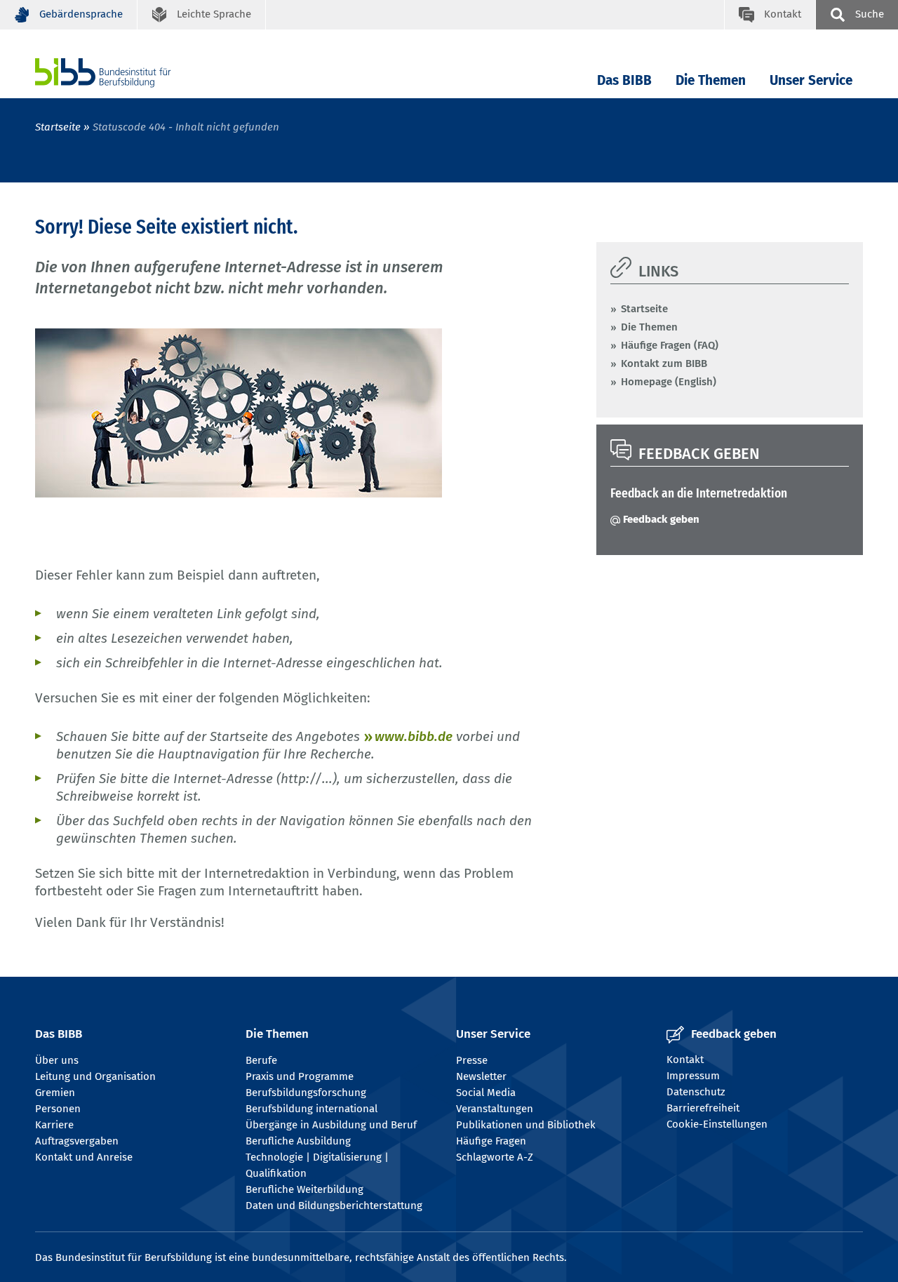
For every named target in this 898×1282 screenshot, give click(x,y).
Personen (58, 1108)
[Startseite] (124, 73)
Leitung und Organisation (95, 1076)
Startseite (58, 127)
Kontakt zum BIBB (664, 363)
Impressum (693, 1075)
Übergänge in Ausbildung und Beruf (331, 1125)
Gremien (55, 1092)
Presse (472, 1060)
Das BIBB (624, 80)
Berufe (261, 1060)
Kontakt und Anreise (84, 1157)
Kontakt (685, 1059)
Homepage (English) (668, 381)
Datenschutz (695, 1092)
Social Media (486, 1092)
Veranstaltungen (494, 1108)
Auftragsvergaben (77, 1141)
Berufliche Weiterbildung (304, 1189)
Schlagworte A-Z (494, 1157)
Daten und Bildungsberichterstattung (334, 1205)
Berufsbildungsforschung (306, 1092)
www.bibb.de (414, 736)
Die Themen (711, 80)
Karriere (54, 1125)
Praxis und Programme (300, 1076)
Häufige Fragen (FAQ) (669, 345)
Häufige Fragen (491, 1141)
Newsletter (481, 1076)
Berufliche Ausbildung (298, 1141)
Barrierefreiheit (702, 1108)
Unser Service (811, 80)
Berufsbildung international (311, 1108)
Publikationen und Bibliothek (526, 1125)
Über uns (57, 1060)
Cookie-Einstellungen (717, 1124)
